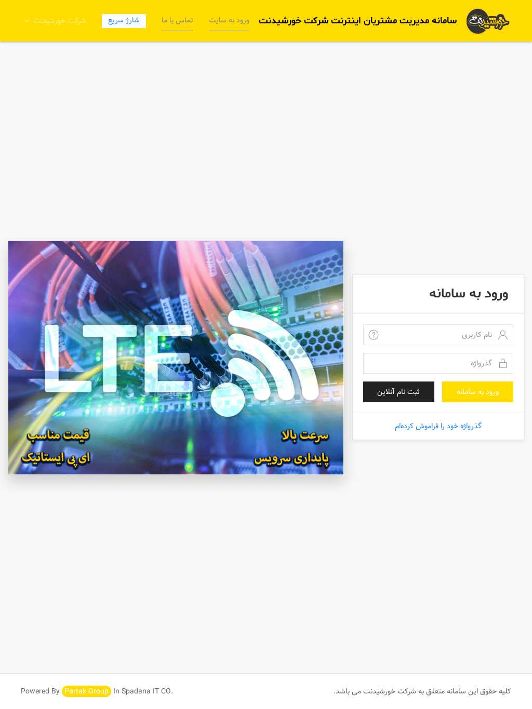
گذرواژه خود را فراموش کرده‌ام (438, 426)
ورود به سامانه (478, 392)
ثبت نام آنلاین (398, 392)
